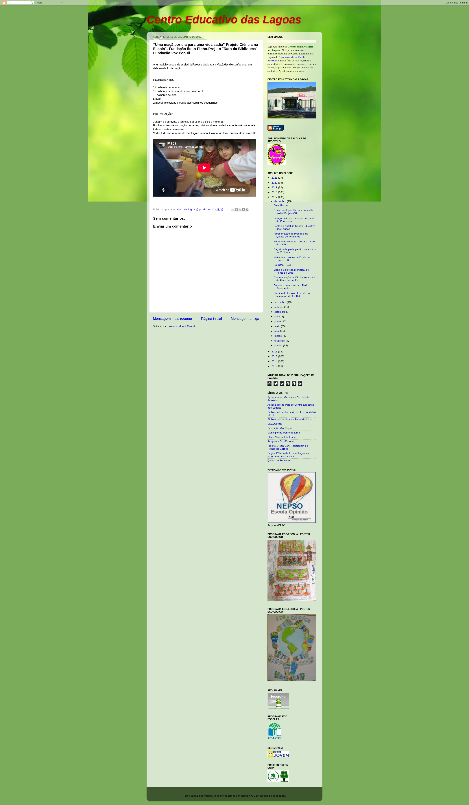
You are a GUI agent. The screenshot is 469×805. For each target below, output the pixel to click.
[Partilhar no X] (240, 209)
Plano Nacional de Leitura (282, 437)
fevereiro (279, 340)
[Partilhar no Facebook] (243, 209)
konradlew (246, 795)
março (278, 335)
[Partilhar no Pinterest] (247, 209)
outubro (279, 307)
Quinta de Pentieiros (279, 460)
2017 (275, 197)
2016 (275, 351)
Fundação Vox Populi (279, 428)
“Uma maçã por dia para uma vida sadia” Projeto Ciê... (293, 212)
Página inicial (211, 319)
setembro (280, 311)
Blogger (280, 795)
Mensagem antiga (245, 319)
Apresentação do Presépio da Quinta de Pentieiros (291, 235)
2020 (275, 182)
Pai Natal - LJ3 (282, 265)
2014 (275, 361)
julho (277, 316)
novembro (280, 302)
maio (277, 326)
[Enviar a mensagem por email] (233, 209)
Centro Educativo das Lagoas (224, 19)
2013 (275, 366)
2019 (275, 187)
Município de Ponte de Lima (283, 432)
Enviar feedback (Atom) (181, 326)
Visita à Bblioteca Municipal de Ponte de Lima (291, 271)
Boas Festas (281, 205)
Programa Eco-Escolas (280, 441)
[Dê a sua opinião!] (236, 209)
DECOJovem (274, 423)
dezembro (280, 201)
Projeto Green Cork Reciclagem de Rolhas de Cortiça (287, 447)
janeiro (278, 345)
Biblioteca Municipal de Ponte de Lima (289, 419)
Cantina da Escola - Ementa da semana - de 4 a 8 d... (292, 294)
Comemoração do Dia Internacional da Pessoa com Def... (294, 279)
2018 (275, 192)
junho (278, 321)
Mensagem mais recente (172, 319)
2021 (275, 177)
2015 (275, 356)
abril (277, 331)
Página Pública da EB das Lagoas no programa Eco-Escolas (288, 455)
